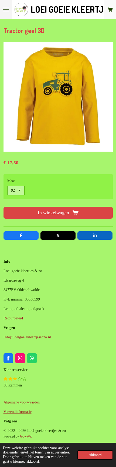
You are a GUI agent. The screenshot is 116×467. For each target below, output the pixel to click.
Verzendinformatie (18, 412)
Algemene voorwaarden (22, 402)
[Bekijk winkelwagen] (110, 9)
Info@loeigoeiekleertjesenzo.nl (27, 337)
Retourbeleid (13, 318)
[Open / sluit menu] (6, 9)
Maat (11, 181)
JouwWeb (26, 436)
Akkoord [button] (95, 455)
